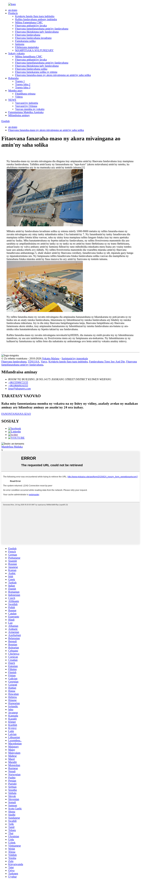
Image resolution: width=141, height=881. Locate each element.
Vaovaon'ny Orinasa (26, 106)
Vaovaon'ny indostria (26, 102)
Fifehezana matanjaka (27, 47)
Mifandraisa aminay (19, 115)
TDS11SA (33, 361)
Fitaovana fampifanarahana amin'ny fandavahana (41, 28)
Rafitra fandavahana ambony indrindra (36, 19)
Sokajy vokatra (16, 53)
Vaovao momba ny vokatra (29, 109)
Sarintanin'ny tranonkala (75, 358)
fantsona (19, 44)
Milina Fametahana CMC (29, 22)
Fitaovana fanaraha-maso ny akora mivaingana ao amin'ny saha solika (53, 75)
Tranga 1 (20, 81)
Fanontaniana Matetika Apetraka (26, 112)
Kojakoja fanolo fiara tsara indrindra (34, 16)
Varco (44, 361)
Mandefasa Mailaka (12, 446)
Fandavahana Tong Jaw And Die (107, 361)
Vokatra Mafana (50, 358)
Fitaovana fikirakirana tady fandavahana (37, 31)
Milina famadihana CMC (28, 56)
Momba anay (15, 90)
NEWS (12, 99)
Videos (19, 96)
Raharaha (13, 78)
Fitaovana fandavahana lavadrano (33, 37)
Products (13, 13)
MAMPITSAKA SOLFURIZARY (34, 50)
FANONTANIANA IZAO (16, 413)
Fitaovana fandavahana (27, 34)
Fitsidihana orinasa (25, 93)
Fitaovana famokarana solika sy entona (36, 72)
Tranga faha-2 (22, 84)
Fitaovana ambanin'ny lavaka (31, 25)
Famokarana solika (25, 41)
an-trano (12, 10)
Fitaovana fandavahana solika (31, 68)
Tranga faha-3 (22, 87)
